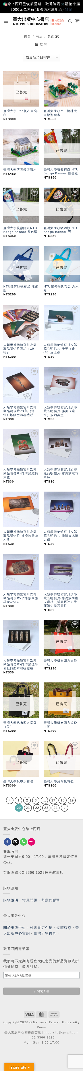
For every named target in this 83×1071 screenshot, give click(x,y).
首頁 (27, 36)
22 (37, 808)
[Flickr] (31, 842)
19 (72, 800)
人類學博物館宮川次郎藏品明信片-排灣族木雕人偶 (61, 535)
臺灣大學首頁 (45, 933)
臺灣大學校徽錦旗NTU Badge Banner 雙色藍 (20, 230)
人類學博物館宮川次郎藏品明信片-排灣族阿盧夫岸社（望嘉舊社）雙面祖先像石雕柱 (61, 600)
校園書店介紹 (41, 928)
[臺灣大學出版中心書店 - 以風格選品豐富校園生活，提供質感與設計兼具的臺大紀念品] (38, 21)
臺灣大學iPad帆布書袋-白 (21, 113)
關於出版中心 (14, 928)
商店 (39, 36)
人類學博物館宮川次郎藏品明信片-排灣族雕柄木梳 (20, 473)
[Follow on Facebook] (7, 842)
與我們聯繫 (50, 900)
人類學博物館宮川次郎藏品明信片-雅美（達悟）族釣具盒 (60, 411)
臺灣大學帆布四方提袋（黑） (20, 724)
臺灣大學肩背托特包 (59, 781)
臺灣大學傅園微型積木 (20, 169)
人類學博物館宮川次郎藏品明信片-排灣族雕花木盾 (20, 535)
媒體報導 (63, 928)
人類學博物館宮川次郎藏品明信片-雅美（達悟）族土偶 (60, 348)
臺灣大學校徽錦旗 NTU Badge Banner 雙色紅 (61, 171)
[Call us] (23, 842)
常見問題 (29, 900)
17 (53, 800)
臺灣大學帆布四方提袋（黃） (60, 724)
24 (56, 808)
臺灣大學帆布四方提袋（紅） (60, 662)
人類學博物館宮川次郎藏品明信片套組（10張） (20, 348)
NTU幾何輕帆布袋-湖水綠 (61, 288)
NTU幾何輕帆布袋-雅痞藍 (21, 288)
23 (46, 808)
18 (62, 800)
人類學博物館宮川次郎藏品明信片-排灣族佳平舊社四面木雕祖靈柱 (20, 664)
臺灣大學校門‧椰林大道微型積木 (60, 113)
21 (28, 808)
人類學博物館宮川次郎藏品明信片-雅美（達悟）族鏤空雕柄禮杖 (20, 411)
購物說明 (10, 900)
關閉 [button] (68, 9)
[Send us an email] (15, 842)
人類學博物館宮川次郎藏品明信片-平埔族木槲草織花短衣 (20, 598)
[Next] (64, 808)
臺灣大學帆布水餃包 (18, 781)
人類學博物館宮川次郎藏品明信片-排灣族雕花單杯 (61, 473)
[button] (6, 21)
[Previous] (10, 800)
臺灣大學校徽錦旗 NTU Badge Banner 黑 (61, 230)
